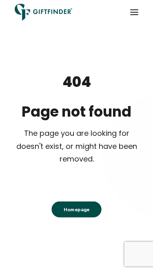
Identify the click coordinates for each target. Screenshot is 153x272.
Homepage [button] (76, 209)
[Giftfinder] (44, 12)
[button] (134, 12)
